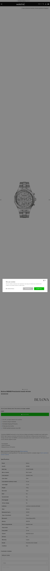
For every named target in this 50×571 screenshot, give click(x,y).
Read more (27, 285)
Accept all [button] (39, 288)
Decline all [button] (28, 288)
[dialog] (25, 285)
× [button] (45, 280)
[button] (10, 288)
